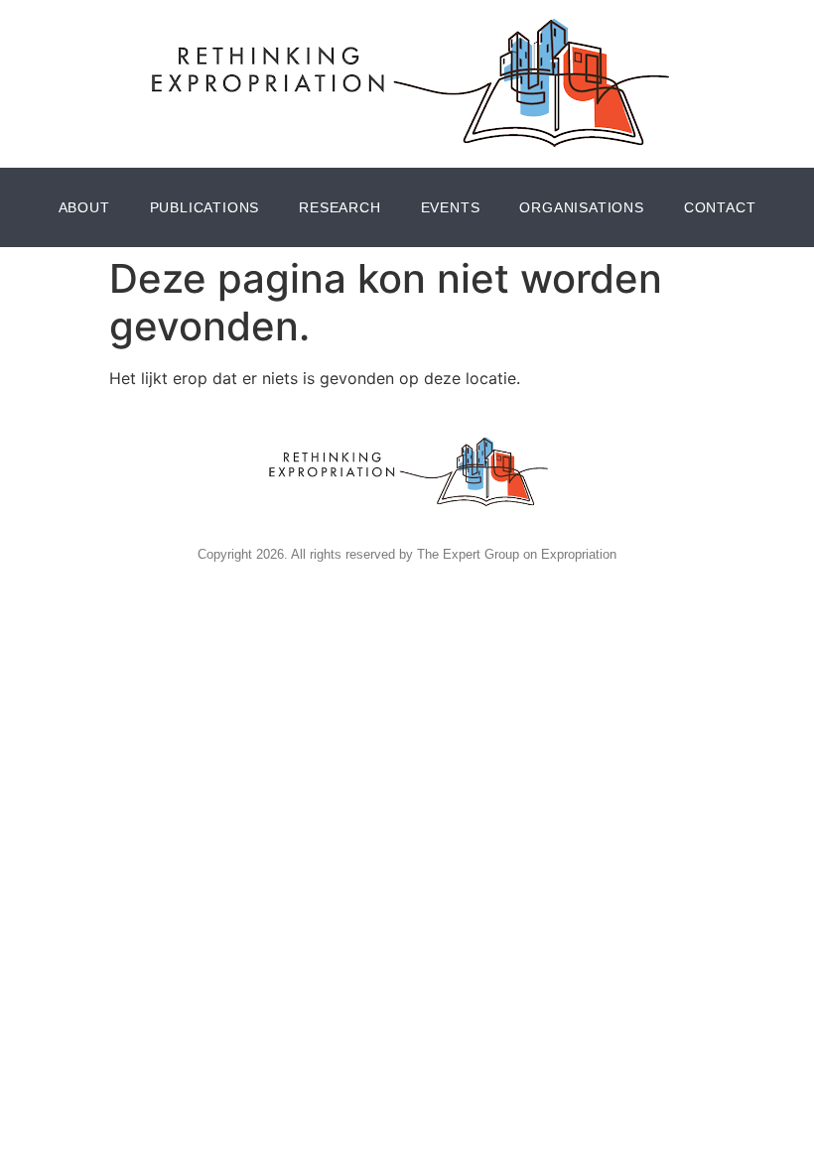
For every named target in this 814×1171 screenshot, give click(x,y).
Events (450, 207)
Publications (205, 207)
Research (339, 207)
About (84, 207)
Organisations (581, 207)
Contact (720, 207)
